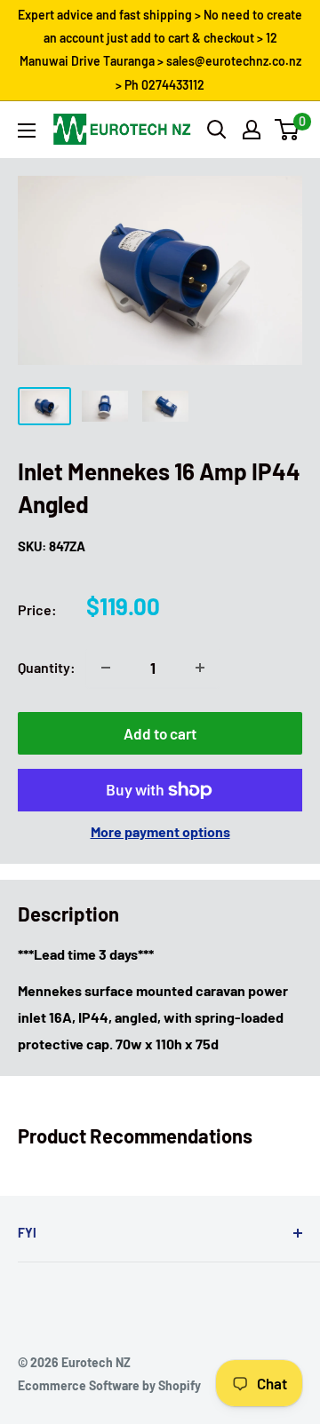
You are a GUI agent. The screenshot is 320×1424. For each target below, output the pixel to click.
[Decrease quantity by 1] (105, 667)
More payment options (160, 831)
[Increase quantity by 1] (200, 667)
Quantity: (47, 667)
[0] (287, 129)
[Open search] (217, 129)
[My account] (251, 129)
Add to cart (160, 733)
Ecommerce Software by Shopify (109, 1385)
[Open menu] (27, 130)
